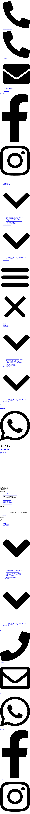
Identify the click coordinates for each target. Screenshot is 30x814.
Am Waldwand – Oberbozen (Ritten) (14, 217)
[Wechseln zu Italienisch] (6, 91)
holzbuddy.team (3, 510)
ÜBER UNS (6, 183)
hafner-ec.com (3, 508)
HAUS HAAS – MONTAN (12, 218)
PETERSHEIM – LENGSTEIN (13, 219)
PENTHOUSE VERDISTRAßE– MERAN (16, 257)
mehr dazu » (3, 452)
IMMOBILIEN (4, 449)
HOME (4, 182)
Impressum (2, 512)
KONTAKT (6, 260)
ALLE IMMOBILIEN (11, 223)
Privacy (7, 512)
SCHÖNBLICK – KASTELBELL (14, 221)
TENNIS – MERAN (11, 222)
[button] (15, 292)
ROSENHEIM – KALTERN (12, 258)
